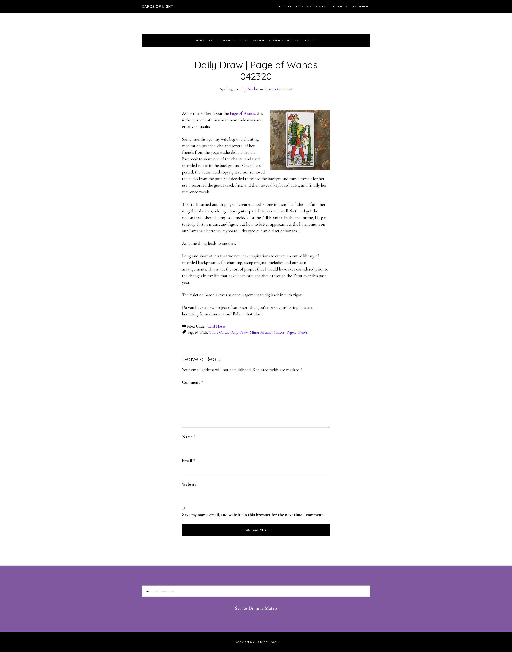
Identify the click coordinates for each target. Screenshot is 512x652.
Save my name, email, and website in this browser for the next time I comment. (253, 514)
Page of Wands (242, 113)
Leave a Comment (279, 89)
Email (188, 460)
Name (189, 436)
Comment (192, 382)
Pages (291, 332)
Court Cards (218, 332)
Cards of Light (157, 6)
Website (189, 484)
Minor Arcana (260, 332)
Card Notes (216, 326)
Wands (302, 332)
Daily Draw (239, 332)
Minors (279, 332)
